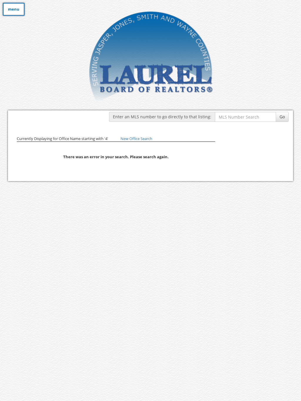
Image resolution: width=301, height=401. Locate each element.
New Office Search (136, 138)
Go (282, 116)
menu (13, 9)
